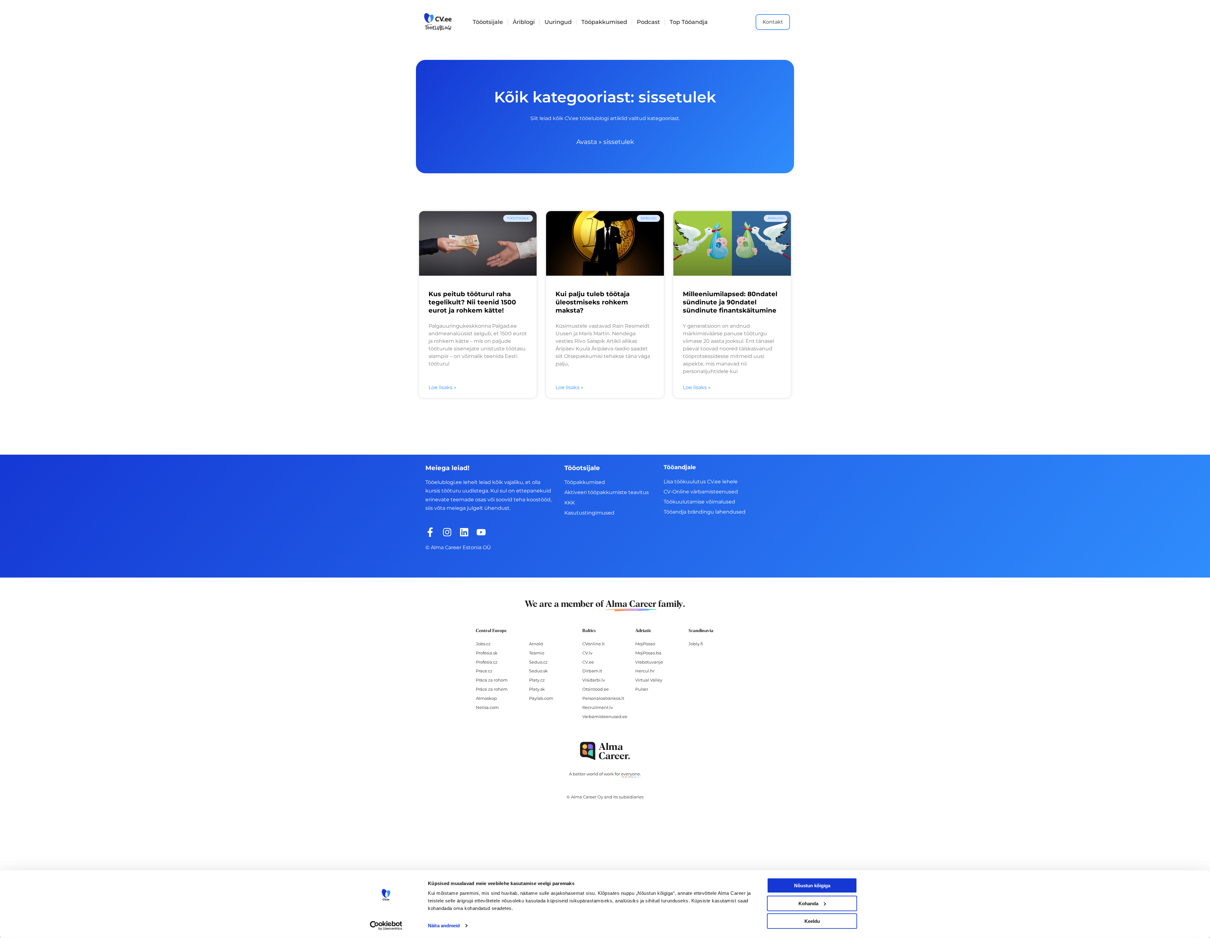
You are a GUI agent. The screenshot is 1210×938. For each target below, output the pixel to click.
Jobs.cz (483, 643)
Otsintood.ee (595, 689)
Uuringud (558, 22)
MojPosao (645, 643)
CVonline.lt (593, 643)
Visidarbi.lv (593, 679)
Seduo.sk (538, 670)
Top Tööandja (689, 22)
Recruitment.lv (597, 707)
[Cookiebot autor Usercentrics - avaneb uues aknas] (386, 925)
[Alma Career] (605, 751)
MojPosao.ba (648, 652)
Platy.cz (537, 679)
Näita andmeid (444, 925)
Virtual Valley (648, 679)
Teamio (536, 652)
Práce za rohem (492, 689)
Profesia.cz (487, 662)
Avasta (586, 142)
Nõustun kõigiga (812, 885)
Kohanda (808, 903)
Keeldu (812, 921)
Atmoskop (486, 698)
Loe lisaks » (442, 387)
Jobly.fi (696, 643)
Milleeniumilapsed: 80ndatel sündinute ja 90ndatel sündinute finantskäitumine (730, 302)
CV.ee (588, 662)
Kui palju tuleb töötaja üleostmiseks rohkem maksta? (593, 302)
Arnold (536, 643)
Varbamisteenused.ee (604, 716)
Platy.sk (537, 689)
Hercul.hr (644, 670)
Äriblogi (524, 22)
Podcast (648, 22)
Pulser (641, 689)
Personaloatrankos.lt (603, 698)
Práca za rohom (492, 679)
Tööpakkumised (604, 22)
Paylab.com (541, 698)
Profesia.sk (487, 652)
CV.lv (587, 652)
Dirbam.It (592, 670)
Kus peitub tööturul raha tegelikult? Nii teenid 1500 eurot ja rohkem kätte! (472, 302)
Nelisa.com (487, 707)
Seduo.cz (538, 662)
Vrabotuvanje (649, 662)
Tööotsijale (488, 22)
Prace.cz (484, 670)
